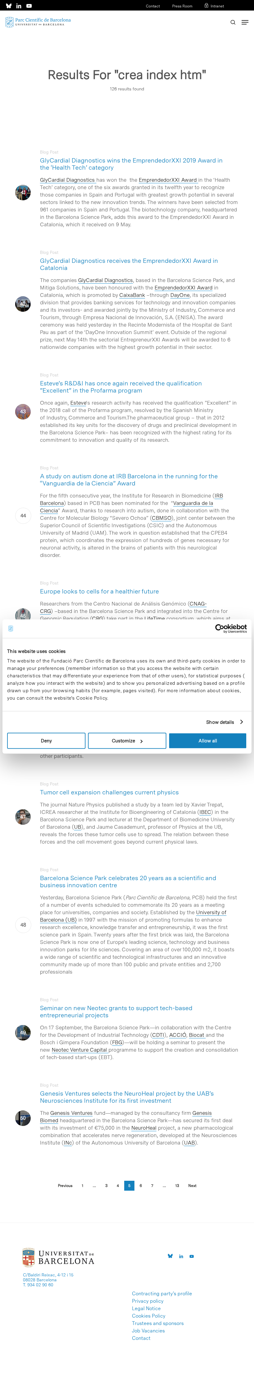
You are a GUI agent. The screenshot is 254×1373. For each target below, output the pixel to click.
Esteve (78, 403)
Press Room (182, 6)
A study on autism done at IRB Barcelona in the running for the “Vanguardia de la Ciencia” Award (129, 479)
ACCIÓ (177, 1035)
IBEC (205, 812)
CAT (200, 14)
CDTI (158, 1035)
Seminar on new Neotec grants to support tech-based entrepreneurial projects (116, 1011)
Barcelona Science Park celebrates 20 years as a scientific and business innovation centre (128, 881)
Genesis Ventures (71, 1113)
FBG (117, 1042)
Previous (65, 1186)
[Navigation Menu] (245, 22)
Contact (153, 6)
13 (177, 1186)
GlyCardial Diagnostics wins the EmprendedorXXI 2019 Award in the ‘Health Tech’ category (131, 164)
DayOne (180, 295)
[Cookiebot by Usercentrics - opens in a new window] (220, 628)
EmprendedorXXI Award (168, 180)
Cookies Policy (148, 1316)
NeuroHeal (143, 1128)
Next (192, 1186)
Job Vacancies (148, 1330)
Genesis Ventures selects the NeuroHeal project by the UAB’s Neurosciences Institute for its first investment (127, 1097)
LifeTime (154, 618)
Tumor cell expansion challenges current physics (109, 792)
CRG (97, 618)
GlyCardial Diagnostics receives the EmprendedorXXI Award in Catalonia (129, 264)
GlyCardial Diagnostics (67, 180)
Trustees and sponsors (158, 1323)
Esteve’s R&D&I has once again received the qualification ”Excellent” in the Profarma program (121, 387)
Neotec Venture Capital (80, 1050)
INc (68, 1143)
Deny (46, 741)
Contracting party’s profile (162, 1293)
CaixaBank (132, 295)
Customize (123, 741)
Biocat (197, 1035)
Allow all (208, 741)
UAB (189, 1143)
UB (77, 827)
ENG (220, 14)
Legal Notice (146, 1308)
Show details (220, 722)
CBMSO (161, 518)
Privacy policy (148, 1301)
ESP (210, 14)
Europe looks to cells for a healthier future (99, 591)
